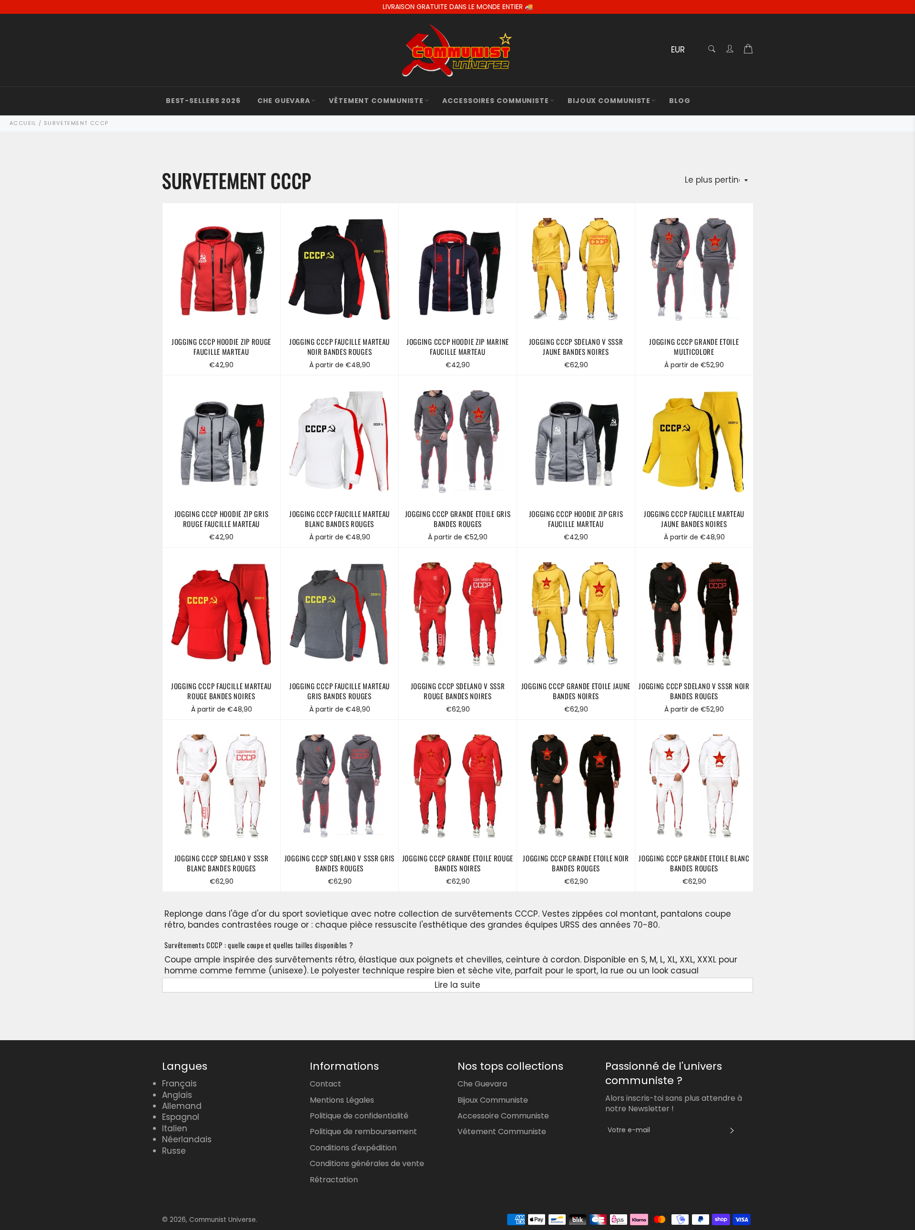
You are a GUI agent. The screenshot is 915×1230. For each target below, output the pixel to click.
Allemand (182, 1106)
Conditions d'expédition (353, 1147)
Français (179, 1083)
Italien (174, 1128)
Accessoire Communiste (503, 1115)
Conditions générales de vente (367, 1163)
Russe (174, 1151)
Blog (680, 100)
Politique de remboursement (363, 1131)
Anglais (177, 1095)
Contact (325, 1083)
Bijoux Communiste (609, 100)
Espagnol (180, 1117)
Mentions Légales (342, 1100)
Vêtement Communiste (376, 100)
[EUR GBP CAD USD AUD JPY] (683, 50)
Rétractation (334, 1179)
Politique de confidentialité (359, 1115)
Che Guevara (283, 100)
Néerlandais (187, 1139)
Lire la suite (457, 985)
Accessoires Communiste (495, 100)
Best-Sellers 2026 (203, 100)
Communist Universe (222, 1219)
